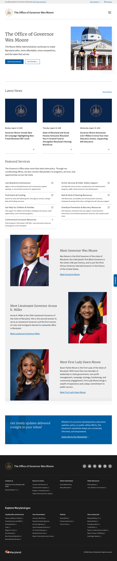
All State (38, 524)
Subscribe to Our (74, 436)
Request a (41, 490)
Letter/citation (40, 487)
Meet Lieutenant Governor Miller (25, 333)
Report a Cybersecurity (97, 530)
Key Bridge (93, 536)
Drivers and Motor (13, 518)
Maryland (92, 521)
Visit (9, 533)
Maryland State (39, 533)
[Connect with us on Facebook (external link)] (95, 466)
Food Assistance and (13, 521)
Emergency (93, 524)
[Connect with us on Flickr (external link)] (100, 466)
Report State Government (43, 536)
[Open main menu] (109, 12)
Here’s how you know (39, 2)
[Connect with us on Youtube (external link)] (89, 466)
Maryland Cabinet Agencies (41, 521)
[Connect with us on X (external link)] (110, 466)
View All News (107, 92)
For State (39, 530)
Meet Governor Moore (70, 274)
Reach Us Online (38, 481)
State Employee (41, 527)
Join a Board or (96, 487)
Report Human (95, 533)
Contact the (39, 484)
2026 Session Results (14, 62)
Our (31, 62)
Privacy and (66, 521)
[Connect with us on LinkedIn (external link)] (105, 466)
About (65, 487)
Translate (109, 2)
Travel (91, 527)
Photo (91, 484)
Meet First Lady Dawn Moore (73, 392)
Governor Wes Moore (39, 518)
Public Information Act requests (43, 493)
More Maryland (12, 536)
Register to (10, 530)
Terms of (64, 524)
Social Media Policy (66, 484)
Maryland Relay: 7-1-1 (11, 490)
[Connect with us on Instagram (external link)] (84, 466)
